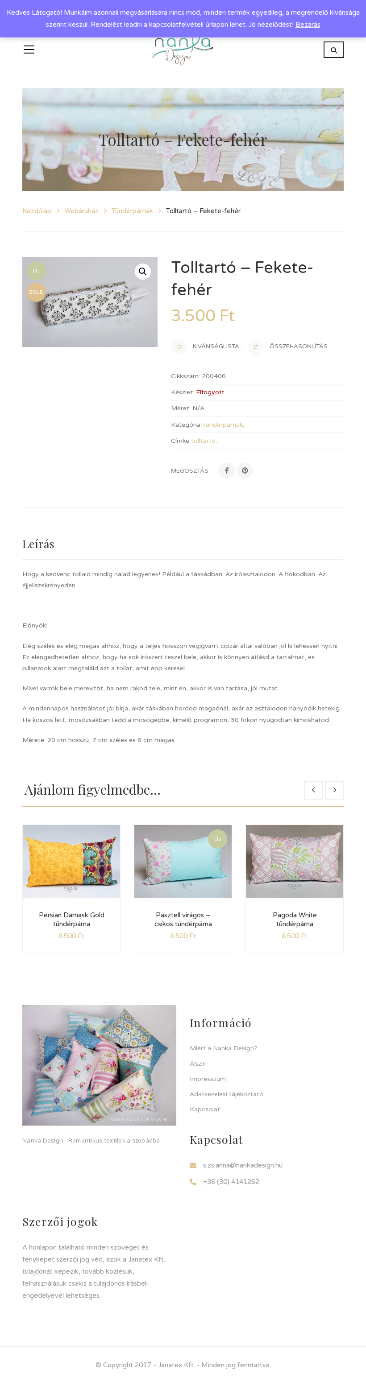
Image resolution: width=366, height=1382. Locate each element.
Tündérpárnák (132, 211)
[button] (143, 272)
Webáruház (81, 211)
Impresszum (208, 1079)
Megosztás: (190, 470)
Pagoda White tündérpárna (295, 919)
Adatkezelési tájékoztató (226, 1094)
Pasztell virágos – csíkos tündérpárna (183, 919)
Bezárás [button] (307, 25)
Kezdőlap (36, 211)
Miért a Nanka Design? (224, 1048)
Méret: (181, 408)
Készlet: (182, 392)
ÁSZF (198, 1064)
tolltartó (203, 441)
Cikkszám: (185, 376)
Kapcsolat (205, 1109)
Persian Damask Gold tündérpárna (71, 919)
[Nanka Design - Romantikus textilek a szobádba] (183, 49)
